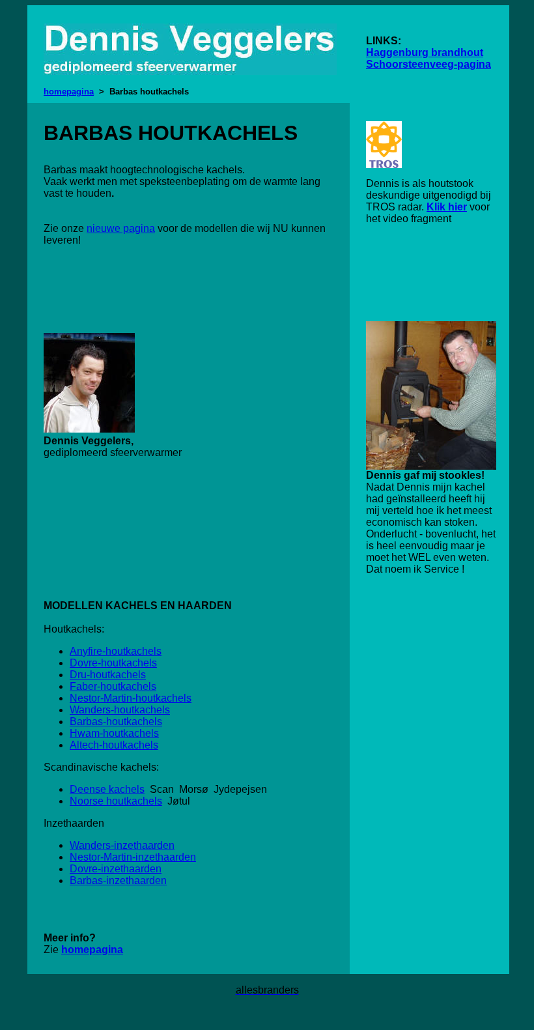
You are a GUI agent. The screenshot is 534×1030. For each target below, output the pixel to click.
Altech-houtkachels (114, 745)
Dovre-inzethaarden (116, 868)
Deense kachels (107, 789)
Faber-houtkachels (113, 686)
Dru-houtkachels (108, 674)
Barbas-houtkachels (116, 721)
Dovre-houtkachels (113, 662)
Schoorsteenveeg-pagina (428, 64)
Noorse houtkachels (116, 801)
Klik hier (447, 206)
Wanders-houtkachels (120, 709)
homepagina (69, 91)
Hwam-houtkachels (114, 733)
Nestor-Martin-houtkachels (130, 698)
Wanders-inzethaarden (122, 845)
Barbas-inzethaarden (118, 880)
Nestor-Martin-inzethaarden (133, 857)
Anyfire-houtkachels (116, 651)
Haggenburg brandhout (424, 52)
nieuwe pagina (121, 228)
